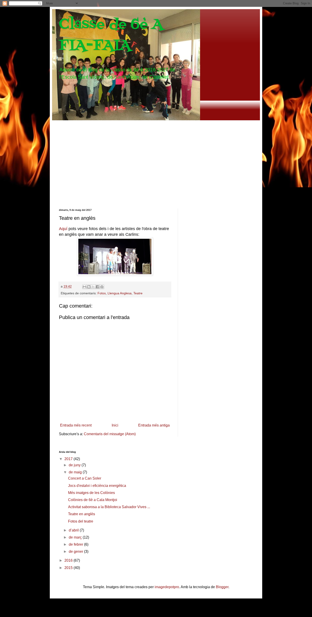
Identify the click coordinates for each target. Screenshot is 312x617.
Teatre (138, 293)
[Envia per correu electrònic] (84, 286)
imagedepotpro (167, 587)
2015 (69, 568)
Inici (115, 425)
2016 (69, 560)
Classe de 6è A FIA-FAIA (111, 35)
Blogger (222, 587)
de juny (75, 465)
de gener (76, 551)
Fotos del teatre (80, 521)
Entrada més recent (76, 425)
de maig (76, 472)
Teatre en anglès (81, 514)
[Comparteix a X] (93, 286)
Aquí (63, 228)
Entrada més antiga (154, 425)
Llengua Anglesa (120, 293)
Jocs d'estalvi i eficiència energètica (97, 486)
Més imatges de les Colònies (91, 493)
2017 (69, 459)
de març (76, 537)
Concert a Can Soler (84, 478)
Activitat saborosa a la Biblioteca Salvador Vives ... (109, 507)
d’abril (74, 530)
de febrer (76, 544)
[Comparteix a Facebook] (97, 286)
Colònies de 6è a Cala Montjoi (92, 500)
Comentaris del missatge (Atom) (110, 434)
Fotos (102, 293)
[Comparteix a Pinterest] (102, 286)
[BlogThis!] (89, 286)
